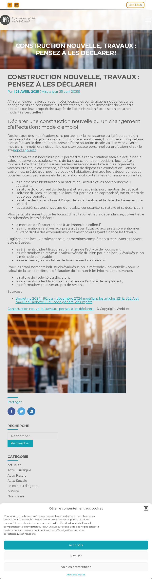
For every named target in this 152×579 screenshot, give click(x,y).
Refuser (76, 556)
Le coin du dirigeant (23, 486)
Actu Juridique (19, 470)
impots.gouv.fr (24, 150)
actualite (15, 465)
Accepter (76, 545)
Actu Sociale (17, 481)
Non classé (16, 496)
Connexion (135, 5)
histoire (13, 491)
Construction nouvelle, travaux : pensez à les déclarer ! (50, 309)
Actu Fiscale (17, 475)
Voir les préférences (76, 567)
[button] (146, 508)
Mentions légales (76, 574)
